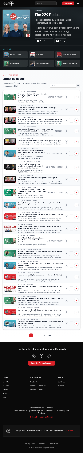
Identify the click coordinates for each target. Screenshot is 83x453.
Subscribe (68, 3)
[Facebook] (48, 355)
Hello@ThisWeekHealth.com (41, 417)
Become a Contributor (38, 386)
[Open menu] (78, 3)
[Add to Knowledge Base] (66, 97)
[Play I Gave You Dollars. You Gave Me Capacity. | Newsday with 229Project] (10, 179)
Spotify (62, 41)
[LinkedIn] (34, 355)
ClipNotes (61, 382)
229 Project (68, 431)
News (5, 394)
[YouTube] (41, 355)
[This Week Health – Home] (8, 3)
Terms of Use (53, 444)
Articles (5, 390)
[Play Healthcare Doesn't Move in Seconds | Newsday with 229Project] (10, 141)
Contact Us (34, 382)
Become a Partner (36, 390)
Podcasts (6, 386)
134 (43, 335)
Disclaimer (41, 444)
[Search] (54, 3)
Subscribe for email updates (41, 363)
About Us (6, 382)
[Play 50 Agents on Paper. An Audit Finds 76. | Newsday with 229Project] (10, 120)
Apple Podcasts (45, 41)
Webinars (61, 386)
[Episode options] (71, 97)
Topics (5, 397)
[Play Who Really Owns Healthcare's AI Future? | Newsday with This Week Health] (10, 288)
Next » (50, 335)
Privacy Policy (30, 444)
